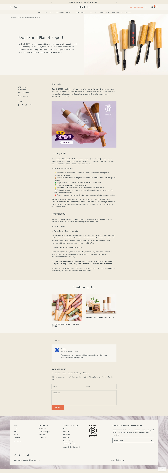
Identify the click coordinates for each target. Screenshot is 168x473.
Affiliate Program (44, 431)
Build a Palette (81, 12)
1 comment (24, 96)
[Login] (152, 7)
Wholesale (42, 428)
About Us (93, 12)
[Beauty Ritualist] (15, 7)
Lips (45, 12)
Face (39, 12)
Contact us (42, 438)
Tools (16, 435)
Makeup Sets (104, 12)
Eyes (51, 12)
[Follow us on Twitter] (19, 455)
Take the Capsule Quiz (138, 7)
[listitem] (18, 105)
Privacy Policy (93, 377)
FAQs (65, 428)
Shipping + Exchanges (70, 425)
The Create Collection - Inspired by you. (65, 325)
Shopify (115, 460)
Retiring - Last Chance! (121, 12)
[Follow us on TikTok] (28, 455)
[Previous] (51, 2)
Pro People (42, 435)
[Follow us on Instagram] (15, 455)
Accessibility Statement (71, 447)
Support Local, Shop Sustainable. (100, 317)
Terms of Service (107, 377)
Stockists (66, 435)
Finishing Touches (63, 12)
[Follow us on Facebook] (24, 455)
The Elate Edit (19, 18)
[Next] (116, 2)
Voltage (122, 460)
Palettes (17, 438)
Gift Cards (17, 441)
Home (12, 18)
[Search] (11, 7)
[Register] (151, 440)
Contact (66, 431)
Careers (66, 438)
